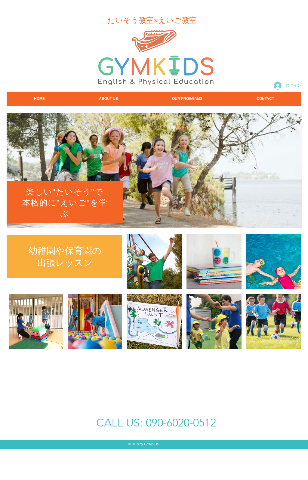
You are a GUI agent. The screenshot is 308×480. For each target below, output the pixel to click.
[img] (154, 261)
